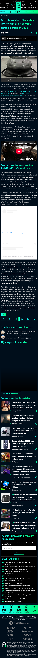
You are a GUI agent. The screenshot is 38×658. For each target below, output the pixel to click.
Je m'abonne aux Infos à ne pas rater (17, 39)
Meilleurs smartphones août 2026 (15, 599)
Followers (11, 610)
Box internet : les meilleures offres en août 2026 (19, 588)
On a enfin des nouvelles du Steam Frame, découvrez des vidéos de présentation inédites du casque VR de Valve (24, 470)
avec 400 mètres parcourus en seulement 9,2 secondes (18, 92)
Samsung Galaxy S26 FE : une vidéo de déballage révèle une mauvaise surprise (23, 443)
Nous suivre (34, 319)
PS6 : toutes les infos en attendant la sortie (17, 578)
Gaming (12, 8)
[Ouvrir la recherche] (36, 1)
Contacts (27, 616)
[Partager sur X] (3, 319)
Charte (26, 618)
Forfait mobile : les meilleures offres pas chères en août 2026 (19, 595)
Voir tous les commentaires (11, 393)
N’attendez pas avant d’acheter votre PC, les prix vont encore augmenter (24, 513)
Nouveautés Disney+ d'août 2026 (14, 583)
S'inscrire (19, 553)
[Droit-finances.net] (10, 635)
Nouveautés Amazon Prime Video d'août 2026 (18, 586)
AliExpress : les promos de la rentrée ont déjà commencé (18, 563)
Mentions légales (6, 618)
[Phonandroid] (4, 644)
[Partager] (36, 33)
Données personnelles (18, 618)
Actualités (14, 424)
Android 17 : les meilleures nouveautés (16, 569)
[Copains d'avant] (27, 635)
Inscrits (26, 610)
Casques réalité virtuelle (18, 477)
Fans (4, 610)
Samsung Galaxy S (17, 449)
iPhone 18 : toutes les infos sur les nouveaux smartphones (18, 572)
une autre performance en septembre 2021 (15, 94)
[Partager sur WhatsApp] (28, 319)
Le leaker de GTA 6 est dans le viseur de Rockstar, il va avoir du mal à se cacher (24, 456)
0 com (32, 33)
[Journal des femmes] (10, 628)
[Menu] (2, 1)
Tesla (3, 314)
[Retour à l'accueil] (19, 1)
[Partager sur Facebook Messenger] (22, 319)
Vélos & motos (21, 12)
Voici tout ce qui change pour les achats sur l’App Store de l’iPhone (24, 484)
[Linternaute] (27, 631)
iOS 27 (7, 576)
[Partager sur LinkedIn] (16, 319)
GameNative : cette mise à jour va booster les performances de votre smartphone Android (24, 405)
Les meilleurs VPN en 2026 (13, 601)
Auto (18, 8)
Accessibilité (32, 618)
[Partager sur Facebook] (9, 319)
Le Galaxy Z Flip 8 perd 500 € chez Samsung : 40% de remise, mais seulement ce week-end (24, 525)
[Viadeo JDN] (10, 639)
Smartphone (15, 531)
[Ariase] (27, 639)
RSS (34, 610)
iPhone (14, 490)
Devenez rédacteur (19, 616)
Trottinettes (14, 12)
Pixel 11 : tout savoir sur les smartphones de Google (20, 567)
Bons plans (30, 8)
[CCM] (27, 628)
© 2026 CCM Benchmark (19, 619)
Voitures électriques (31, 12)
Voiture (6, 15)
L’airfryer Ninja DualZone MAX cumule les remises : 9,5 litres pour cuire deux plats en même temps (24, 498)
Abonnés (19, 610)
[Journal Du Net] (10, 631)
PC (7, 8)
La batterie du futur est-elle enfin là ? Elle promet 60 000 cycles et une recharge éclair (24, 431)
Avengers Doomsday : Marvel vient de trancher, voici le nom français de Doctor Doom (23, 418)
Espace (23, 8)
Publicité (33, 616)
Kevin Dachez (5, 32)
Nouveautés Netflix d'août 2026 (14, 581)
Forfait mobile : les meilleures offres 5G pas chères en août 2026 (20, 591)
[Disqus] (19, 368)
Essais (8, 12)
